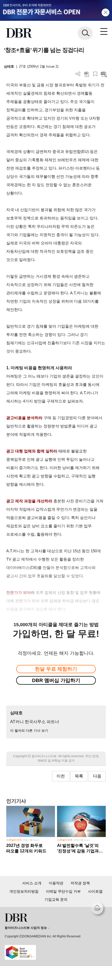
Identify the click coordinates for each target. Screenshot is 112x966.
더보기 (78, 74)
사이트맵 (95, 891)
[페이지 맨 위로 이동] (98, 910)
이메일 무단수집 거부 (63, 891)
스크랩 (95, 74)
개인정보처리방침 (24, 891)
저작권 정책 (80, 883)
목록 (79, 776)
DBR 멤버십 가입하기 (56, 680)
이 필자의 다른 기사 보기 (29, 730)
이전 (61, 776)
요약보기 (103, 74)
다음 (97, 776)
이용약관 (56, 883)
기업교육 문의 (56, 899)
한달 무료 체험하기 (56, 669)
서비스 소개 (31, 883)
